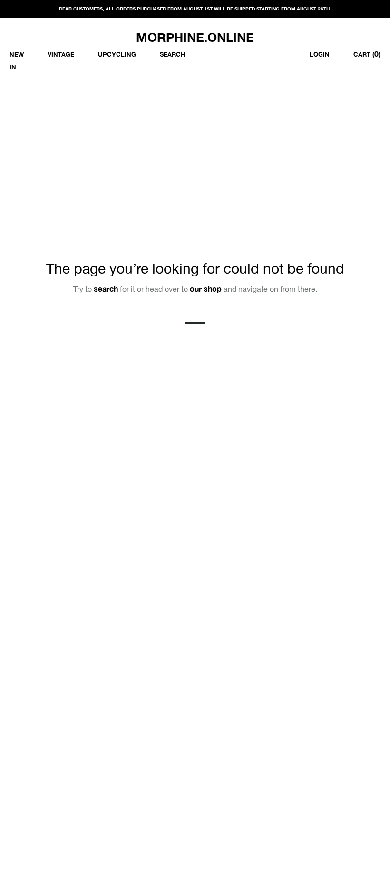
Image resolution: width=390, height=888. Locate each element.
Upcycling (117, 54)
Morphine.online (195, 37)
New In (17, 60)
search (106, 288)
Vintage (61, 54)
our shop (206, 288)
